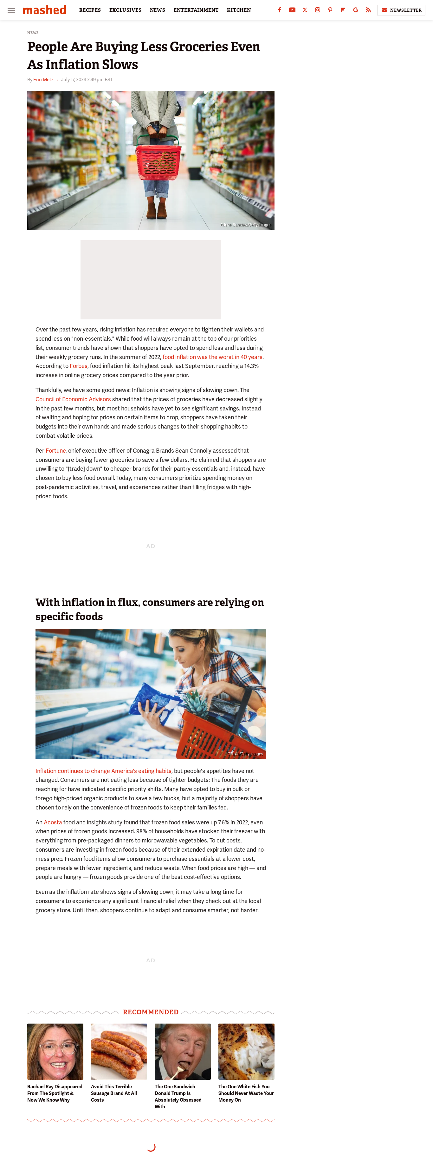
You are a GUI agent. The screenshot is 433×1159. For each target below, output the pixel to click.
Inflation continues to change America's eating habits (103, 771)
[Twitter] (305, 11)
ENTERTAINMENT (196, 10)
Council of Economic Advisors (73, 399)
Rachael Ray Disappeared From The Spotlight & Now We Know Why (54, 1093)
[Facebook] (279, 11)
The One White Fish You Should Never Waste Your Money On (246, 1093)
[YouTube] (292, 11)
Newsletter (406, 10)
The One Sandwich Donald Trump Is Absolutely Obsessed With (178, 1097)
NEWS (157, 10)
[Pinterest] (330, 11)
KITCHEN (239, 10)
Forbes (78, 366)
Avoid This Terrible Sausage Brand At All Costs (114, 1093)
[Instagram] (317, 11)
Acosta (53, 822)
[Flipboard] (343, 11)
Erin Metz (43, 79)
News (33, 33)
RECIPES (90, 10)
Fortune (56, 450)
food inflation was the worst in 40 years (212, 357)
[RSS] (368, 11)
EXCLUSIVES (125, 10)
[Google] (355, 11)
